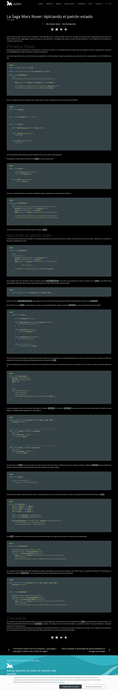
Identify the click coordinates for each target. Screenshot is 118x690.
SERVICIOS (49, 4)
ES (106, 4)
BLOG (90, 4)
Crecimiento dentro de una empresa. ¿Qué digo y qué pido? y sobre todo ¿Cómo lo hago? (34, 650)
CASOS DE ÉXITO (69, 4)
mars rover (24, 39)
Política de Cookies (59, 682)
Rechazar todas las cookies (94, 686)
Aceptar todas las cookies (70, 686)
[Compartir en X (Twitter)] (56, 29)
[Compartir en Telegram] (65, 29)
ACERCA (40, 4)
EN (110, 4)
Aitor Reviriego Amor (69, 24)
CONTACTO (99, 4)
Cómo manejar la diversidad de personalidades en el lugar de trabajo (83, 650)
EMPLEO (58, 4)
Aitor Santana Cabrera (53, 24)
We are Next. (35, 661)
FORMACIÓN (81, 4)
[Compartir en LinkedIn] (52, 29)
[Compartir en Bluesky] (61, 29)
